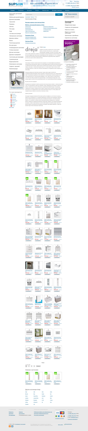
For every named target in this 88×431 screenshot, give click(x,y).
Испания (14, 97)
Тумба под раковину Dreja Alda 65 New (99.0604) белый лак (29, 237)
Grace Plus (36, 396)
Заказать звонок (75, 7)
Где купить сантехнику (39, 415)
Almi (42, 391)
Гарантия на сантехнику (71, 37)
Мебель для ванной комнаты (16, 17)
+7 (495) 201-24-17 (71, 3)
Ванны (11, 40)
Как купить (29, 10)
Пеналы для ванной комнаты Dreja (50, 28)
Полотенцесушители (14, 43)
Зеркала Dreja (28, 26)
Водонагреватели (13, 61)
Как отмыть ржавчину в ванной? (70, 69)
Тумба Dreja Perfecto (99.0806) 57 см (39, 338)
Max (51, 398)
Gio (50, 393)
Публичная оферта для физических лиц (43, 412)
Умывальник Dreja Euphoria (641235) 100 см (28, 288)
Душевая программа (14, 19)
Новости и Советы (69, 29)
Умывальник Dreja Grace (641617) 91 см (28, 271)
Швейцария (14, 100)
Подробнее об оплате (59, 418)
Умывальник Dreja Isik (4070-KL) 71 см (38, 153)
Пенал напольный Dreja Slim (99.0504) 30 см (58, 170)
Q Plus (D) (35, 402)
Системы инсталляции (15, 33)
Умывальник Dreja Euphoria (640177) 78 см (47, 203)
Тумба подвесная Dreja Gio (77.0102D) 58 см (39, 355)
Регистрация (76, 1)
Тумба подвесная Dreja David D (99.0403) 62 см (28, 170)
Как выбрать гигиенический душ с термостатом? (71, 65)
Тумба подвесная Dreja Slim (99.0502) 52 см (48, 220)
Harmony (43, 396)
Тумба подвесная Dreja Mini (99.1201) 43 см (48, 338)
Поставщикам (12, 415)
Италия (13, 94)
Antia (51, 391)
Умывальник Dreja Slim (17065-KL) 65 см (29, 187)
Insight (51, 396)
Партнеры (11, 413)
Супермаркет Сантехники (20, 424)
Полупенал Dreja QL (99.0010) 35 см (39, 237)
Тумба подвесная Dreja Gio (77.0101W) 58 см (47, 355)
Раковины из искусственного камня (71, 74)
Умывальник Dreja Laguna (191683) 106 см (28, 254)
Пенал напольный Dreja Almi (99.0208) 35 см (38, 220)
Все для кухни (12, 45)
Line (42, 398)
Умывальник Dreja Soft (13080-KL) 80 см (47, 119)
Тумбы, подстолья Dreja (30, 31)
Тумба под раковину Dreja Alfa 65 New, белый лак (58, 220)
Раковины (11, 24)
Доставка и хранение (57, 10)
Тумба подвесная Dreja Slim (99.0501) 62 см (48, 187)
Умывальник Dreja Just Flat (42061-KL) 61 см (57, 136)
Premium (35, 400)
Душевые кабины (13, 38)
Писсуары (12, 28)
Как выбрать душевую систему (72, 82)
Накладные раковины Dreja (30, 37)
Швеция (14, 104)
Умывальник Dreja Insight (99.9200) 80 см (57, 338)
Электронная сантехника (15, 35)
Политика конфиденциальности (41, 413)
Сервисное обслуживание (71, 27)
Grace (26, 396)
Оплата (37, 10)
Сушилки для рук (13, 59)
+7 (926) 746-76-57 (71, 5)
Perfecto (26, 400)
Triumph (26, 404)
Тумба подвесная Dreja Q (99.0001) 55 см (48, 254)
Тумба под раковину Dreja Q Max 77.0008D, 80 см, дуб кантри (58, 304)
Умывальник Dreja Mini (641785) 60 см (57, 237)
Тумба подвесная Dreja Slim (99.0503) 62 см (39, 187)
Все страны (11, 107)
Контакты (67, 10)
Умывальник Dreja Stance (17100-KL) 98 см (38, 119)
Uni (34, 404)
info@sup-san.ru (74, 417)
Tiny (51, 402)
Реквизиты (11, 412)
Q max (51, 400)
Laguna (26, 398)
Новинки (21, 412)
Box (34, 393)
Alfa (34, 391)
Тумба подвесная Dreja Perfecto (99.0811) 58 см (28, 338)
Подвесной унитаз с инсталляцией (70, 77)
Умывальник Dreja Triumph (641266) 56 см (39, 203)
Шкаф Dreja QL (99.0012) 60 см (38, 304)
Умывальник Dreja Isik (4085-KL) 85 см (29, 153)
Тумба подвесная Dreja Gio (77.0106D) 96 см (58, 355)
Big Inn (26, 393)
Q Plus (26, 402)
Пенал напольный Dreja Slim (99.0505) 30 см (48, 170)
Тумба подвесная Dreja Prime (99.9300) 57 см (38, 321)
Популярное (21, 413)
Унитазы (11, 26)
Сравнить (31, 121)
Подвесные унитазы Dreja (30, 43)
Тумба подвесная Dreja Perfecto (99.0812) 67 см (57, 321)
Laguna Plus (36, 398)
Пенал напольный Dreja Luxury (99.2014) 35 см (47, 136)
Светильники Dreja (29, 29)
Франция (14, 99)
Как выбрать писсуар (70, 78)
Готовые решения (14, 50)
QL (42, 402)
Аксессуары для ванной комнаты (15, 14)
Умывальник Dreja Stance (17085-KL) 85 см (28, 119)
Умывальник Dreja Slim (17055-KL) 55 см (57, 187)
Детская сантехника (14, 52)
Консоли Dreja (28, 28)
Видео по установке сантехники (70, 32)
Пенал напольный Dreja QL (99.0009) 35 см (47, 237)
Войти (71, 1)
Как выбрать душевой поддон (72, 71)
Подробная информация (72, 419)
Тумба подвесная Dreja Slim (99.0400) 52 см (29, 203)
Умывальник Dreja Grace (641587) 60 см (47, 271)
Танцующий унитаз (70, 72)
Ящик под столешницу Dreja (30, 32)
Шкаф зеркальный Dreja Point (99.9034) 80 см (48, 288)
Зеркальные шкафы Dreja (48, 26)
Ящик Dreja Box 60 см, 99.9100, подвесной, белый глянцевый (57, 271)
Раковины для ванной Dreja (48, 37)
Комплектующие (13, 68)
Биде (10, 31)
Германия (14, 95)
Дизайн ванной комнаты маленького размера (71, 80)
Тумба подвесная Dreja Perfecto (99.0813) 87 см (47, 321)
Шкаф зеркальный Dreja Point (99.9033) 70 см (58, 288)
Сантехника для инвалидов (16, 57)
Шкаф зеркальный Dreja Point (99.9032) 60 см (29, 304)
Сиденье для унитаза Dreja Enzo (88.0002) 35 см (57, 153)
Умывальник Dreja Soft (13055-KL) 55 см (28, 136)
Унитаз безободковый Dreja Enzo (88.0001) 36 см (48, 153)
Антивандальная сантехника (16, 47)
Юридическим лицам (70, 25)
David (43, 393)
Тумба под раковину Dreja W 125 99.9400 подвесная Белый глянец (48, 304)
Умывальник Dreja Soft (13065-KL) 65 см (57, 119)
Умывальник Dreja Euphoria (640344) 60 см (57, 203)
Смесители (12, 21)
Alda (26, 391)
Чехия (13, 102)
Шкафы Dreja (46, 31)
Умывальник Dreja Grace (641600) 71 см (38, 271)
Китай (13, 105)
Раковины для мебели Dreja (30, 38)
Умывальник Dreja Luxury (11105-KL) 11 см (39, 136)
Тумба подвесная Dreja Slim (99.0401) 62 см (58, 382)
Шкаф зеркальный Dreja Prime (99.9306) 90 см (38, 288)
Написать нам (45, 10)
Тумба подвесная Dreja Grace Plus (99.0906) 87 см (57, 254)
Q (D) (43, 400)
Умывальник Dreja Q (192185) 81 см (39, 254)
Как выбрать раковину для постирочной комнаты (71, 67)
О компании (21, 10)
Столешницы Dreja (47, 29)
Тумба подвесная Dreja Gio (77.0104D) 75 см (29, 355)
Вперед (38, 366)
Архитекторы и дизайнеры (71, 35)
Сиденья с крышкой (14, 66)
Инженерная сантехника (15, 64)
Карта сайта (60, 424)
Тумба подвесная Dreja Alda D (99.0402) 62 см (38, 170)
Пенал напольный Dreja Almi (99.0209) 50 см (29, 220)
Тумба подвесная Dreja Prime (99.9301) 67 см (28, 321)
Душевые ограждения (15, 54)
